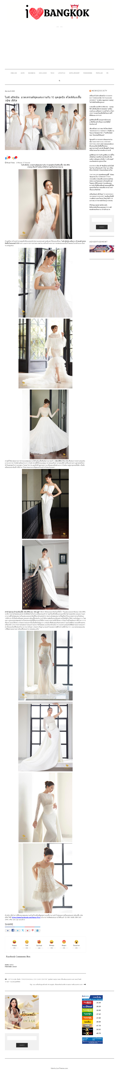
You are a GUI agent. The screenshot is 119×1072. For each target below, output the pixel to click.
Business (31, 73)
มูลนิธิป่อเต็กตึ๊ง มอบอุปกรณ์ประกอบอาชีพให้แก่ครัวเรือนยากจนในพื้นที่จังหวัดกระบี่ (100, 122)
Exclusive (43, 73)
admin (12, 964)
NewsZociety (99, 91)
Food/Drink (87, 73)
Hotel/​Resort (74, 73)
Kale (52, 1068)
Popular (99, 73)
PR (107, 73)
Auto (23, 73)
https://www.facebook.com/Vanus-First (26, 917)
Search (101, 227)
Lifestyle (61, 73)
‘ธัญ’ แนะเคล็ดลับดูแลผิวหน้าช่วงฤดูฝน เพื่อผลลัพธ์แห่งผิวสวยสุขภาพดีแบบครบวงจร (56, 984)
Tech (52, 73)
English (14, 73)
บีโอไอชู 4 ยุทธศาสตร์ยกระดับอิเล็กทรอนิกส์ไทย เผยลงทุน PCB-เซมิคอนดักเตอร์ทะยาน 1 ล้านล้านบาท (100, 207)
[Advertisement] (59, 48)
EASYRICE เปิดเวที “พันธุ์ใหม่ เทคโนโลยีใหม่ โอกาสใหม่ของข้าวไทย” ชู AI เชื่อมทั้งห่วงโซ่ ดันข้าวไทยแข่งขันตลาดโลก (101, 168)
